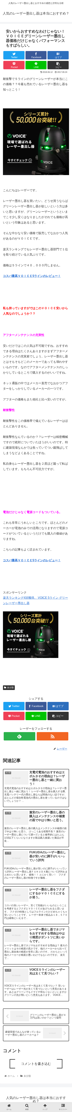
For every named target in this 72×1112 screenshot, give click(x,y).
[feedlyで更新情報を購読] (19, 736)
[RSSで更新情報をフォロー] (52, 736)
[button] (64, 621)
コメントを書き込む (36, 1064)
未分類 (10, 687)
